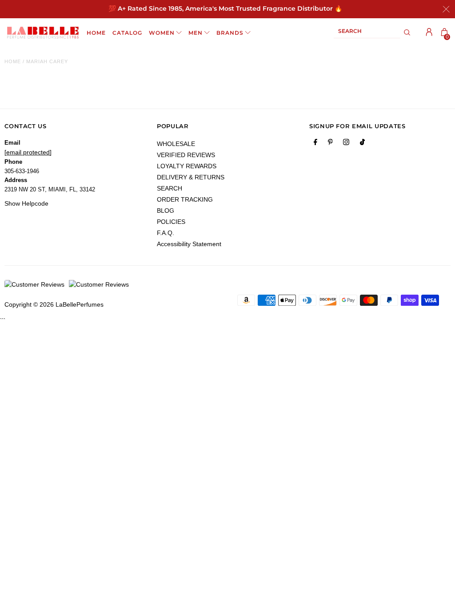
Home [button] (96, 32)
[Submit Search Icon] (407, 32)
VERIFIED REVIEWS (186, 154)
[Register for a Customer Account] (429, 32)
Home (12, 61)
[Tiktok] (362, 144)
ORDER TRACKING (185, 199)
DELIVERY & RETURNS (190, 177)
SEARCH (169, 188)
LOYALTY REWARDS (186, 166)
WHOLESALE (176, 143)
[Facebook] (315, 144)
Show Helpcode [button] (26, 203)
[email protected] (28, 152)
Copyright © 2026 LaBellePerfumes (54, 304)
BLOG (165, 210)
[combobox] (367, 32)
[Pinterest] (330, 144)
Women (162, 32)
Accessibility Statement (189, 243)
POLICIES (171, 221)
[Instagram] (346, 144)
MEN (195, 32)
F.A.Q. (165, 232)
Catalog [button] (127, 32)
